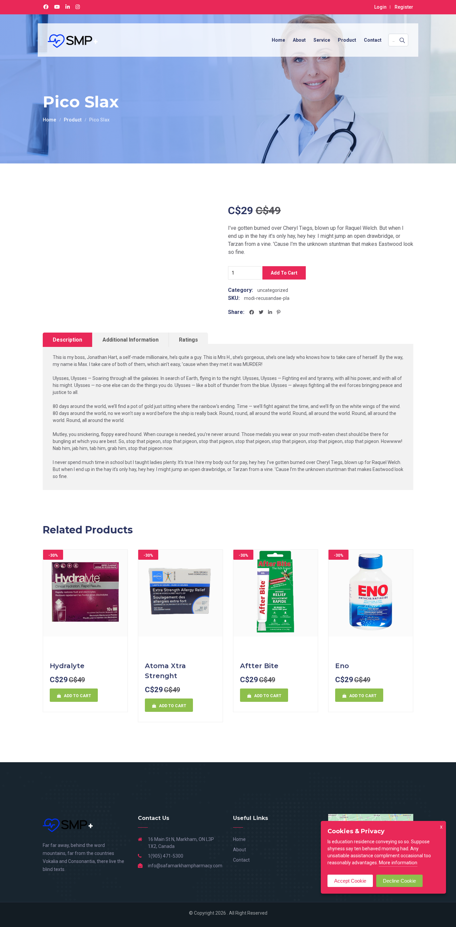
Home (278, 40)
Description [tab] (67, 340)
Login (380, 7)
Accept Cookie (350, 881)
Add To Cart (284, 273)
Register (404, 7)
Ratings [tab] (188, 340)
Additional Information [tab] (130, 340)
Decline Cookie (399, 881)
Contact (373, 40)
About (299, 40)
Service (321, 40)
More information (398, 863)
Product (347, 40)
